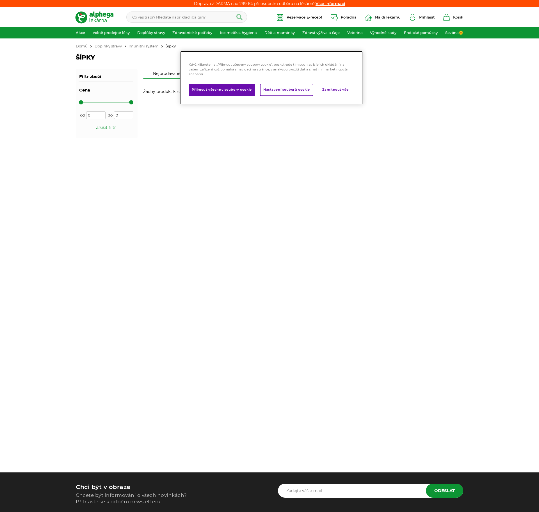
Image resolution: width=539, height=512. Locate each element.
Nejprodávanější (168, 73)
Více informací (330, 3)
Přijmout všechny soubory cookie (222, 90)
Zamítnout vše (335, 90)
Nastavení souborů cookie (286, 90)
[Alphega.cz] (97, 17)
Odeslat (444, 490)
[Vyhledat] (239, 17)
